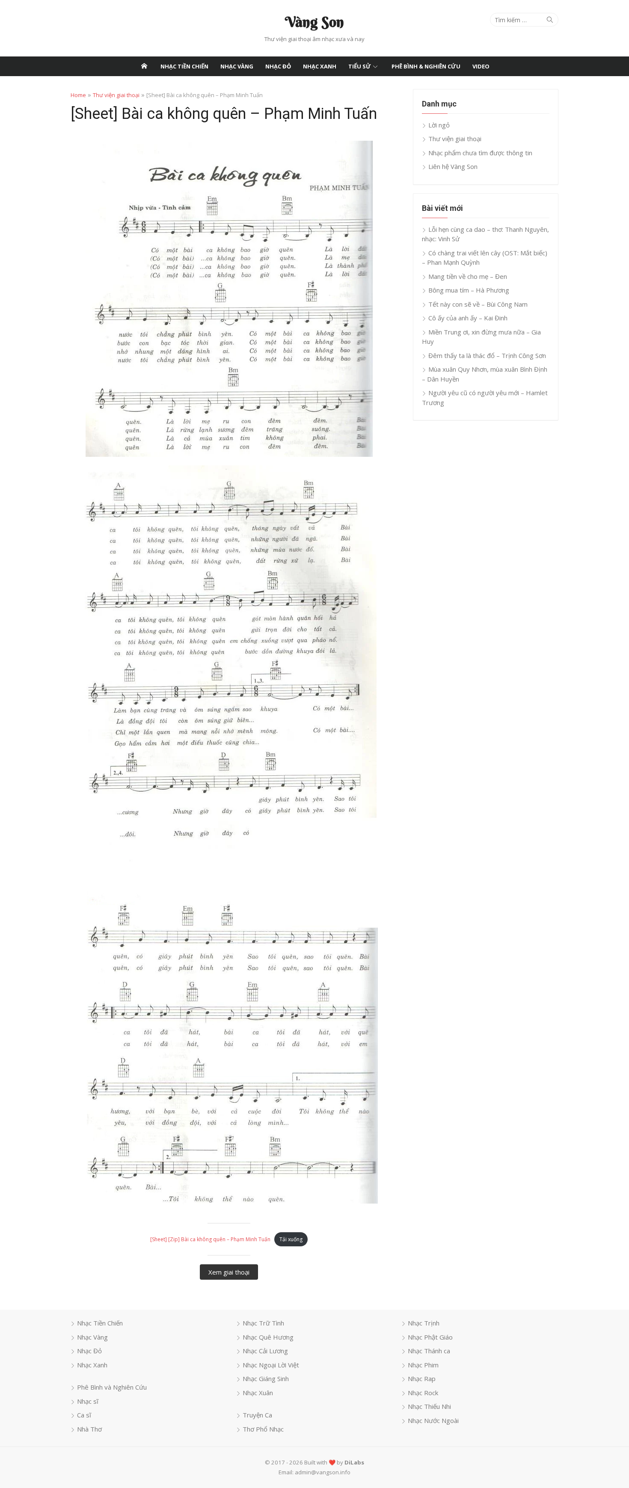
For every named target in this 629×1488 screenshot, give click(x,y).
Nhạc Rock (423, 1392)
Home (78, 95)
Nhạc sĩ (87, 1401)
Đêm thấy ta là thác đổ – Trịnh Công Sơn (487, 355)
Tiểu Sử (359, 66)
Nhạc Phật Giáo (430, 1337)
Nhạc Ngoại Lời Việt (271, 1365)
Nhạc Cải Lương (265, 1350)
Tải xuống (291, 1239)
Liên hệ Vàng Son (453, 166)
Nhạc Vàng (236, 66)
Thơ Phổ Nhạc (263, 1429)
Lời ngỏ (439, 125)
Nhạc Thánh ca (429, 1350)
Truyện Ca (257, 1415)
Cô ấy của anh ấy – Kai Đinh (467, 318)
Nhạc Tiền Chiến (184, 66)
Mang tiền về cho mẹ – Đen (467, 276)
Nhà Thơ (89, 1429)
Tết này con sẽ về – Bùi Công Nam (478, 304)
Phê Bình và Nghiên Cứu (112, 1387)
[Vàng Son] (144, 66)
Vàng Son (314, 22)
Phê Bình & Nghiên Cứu (426, 66)
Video (481, 66)
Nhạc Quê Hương (268, 1337)
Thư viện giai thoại (116, 95)
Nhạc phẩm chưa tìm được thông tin (480, 152)
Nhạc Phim (423, 1365)
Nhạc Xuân (258, 1392)
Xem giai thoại (228, 1272)
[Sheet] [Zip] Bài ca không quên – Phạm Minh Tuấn (210, 1239)
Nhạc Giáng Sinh (266, 1378)
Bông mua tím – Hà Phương (468, 290)
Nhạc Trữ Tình (263, 1323)
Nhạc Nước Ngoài (433, 1420)
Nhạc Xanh (319, 66)
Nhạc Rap (422, 1378)
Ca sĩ (84, 1415)
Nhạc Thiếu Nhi (429, 1406)
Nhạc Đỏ (278, 66)
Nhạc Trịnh (423, 1323)
